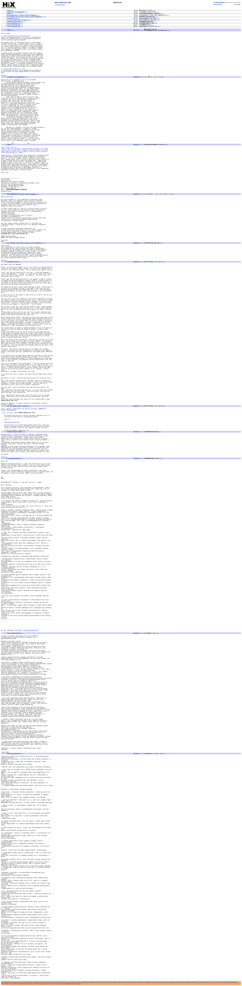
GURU (69, 982)
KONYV (134, 982)
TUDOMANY (42, 984)
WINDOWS (77, 984)
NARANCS (194, 982)
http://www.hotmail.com (31, 630)
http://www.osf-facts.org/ (11, 422)
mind (12, 10)
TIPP (35, 984)
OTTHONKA (224, 982)
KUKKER (148, 982)
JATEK (119, 982)
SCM (10, 984)
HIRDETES (85, 982)
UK (47, 984)
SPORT (15, 984)
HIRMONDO (94, 982)
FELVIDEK (46, 982)
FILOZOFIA (57, 982)
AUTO (19, 982)
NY (208, 982)
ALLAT (14, 982)
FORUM (64, 982)
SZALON (27, 984)
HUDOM (106, 982)
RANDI (235, 982)
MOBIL (178, 982)
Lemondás (237, 4)
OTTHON (217, 982)
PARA (230, 982)
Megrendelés (218, 4)
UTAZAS (51, 984)
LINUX (160, 982)
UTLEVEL (58, 984)
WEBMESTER (69, 984)
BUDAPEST (29, 982)
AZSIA (23, 982)
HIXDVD (101, 982)
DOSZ (41, 982)
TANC (32, 984)
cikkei (154, 10)
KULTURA (154, 982)
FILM (52, 982)
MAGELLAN (167, 982)
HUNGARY (113, 982)
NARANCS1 (202, 982)
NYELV (211, 982)
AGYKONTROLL (6, 982)
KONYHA (128, 982)
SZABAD (21, 984)
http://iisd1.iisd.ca (6, 191)
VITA (62, 984)
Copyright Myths (60, 5)
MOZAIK (188, 982)
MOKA (183, 982)
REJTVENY (5, 984)
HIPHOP (79, 982)
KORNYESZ (62, 2)
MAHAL (173, 982)
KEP (123, 982)
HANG (74, 982)
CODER (35, 982)
